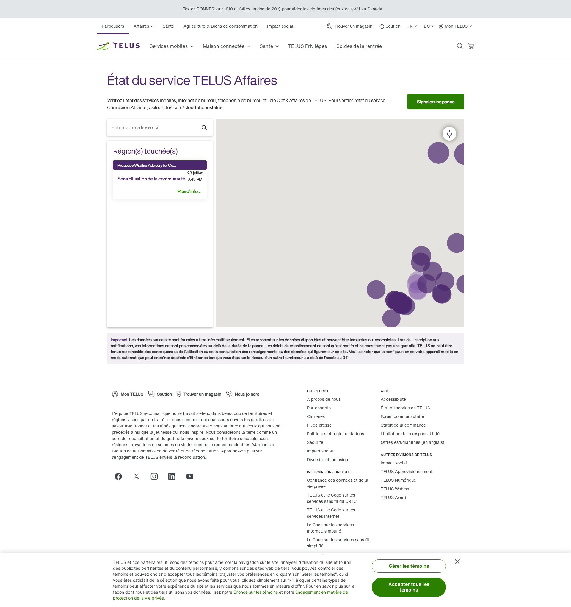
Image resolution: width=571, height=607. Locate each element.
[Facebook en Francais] (121, 476)
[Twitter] (139, 476)
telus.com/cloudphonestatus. (192, 107)
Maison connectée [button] (223, 46)
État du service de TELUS (405, 408)
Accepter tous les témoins (408, 587)
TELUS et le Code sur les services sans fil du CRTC (332, 498)
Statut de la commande (403, 425)
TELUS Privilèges (307, 46)
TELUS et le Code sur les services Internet (331, 513)
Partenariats (319, 408)
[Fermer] (457, 561)
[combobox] (160, 127)
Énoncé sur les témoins (255, 591)
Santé (168, 26)
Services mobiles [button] (169, 46)
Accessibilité (393, 399)
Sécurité (315, 442)
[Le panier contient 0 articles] (471, 46)
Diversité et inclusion (327, 459)
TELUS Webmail (396, 489)
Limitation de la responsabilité (410, 433)
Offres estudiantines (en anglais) (412, 442)
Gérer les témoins (409, 566)
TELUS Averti (393, 497)
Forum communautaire (402, 416)
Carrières (316, 416)
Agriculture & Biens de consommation (220, 26)
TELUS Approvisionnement (406, 471)
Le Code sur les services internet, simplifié (330, 528)
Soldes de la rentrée (359, 46)
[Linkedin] (174, 476)
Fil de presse (319, 425)
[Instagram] (156, 476)
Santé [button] (266, 46)
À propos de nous (324, 399)
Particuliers (113, 26)
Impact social (280, 26)
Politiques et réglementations (335, 433)
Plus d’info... (189, 191)
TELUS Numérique (398, 480)
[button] (460, 46)
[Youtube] (192, 476)
